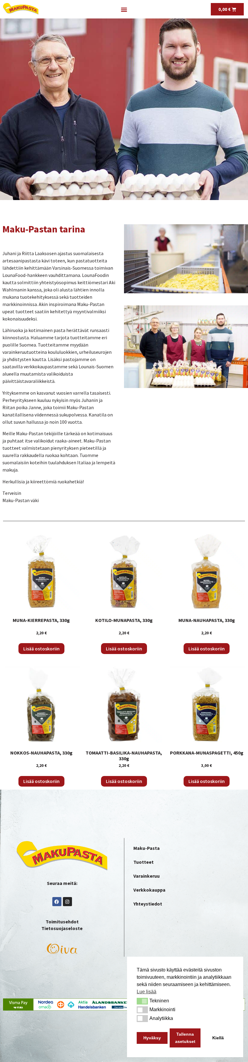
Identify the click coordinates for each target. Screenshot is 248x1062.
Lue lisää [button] (146, 991)
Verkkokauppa (149, 890)
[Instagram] (67, 901)
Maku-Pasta (146, 848)
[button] (142, 1001)
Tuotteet (143, 862)
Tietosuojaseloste (62, 928)
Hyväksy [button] (152, 1037)
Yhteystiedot (147, 904)
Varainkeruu (146, 876)
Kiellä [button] (218, 1037)
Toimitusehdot (62, 922)
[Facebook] (56, 901)
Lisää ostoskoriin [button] (41, 649)
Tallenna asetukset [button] (185, 1038)
